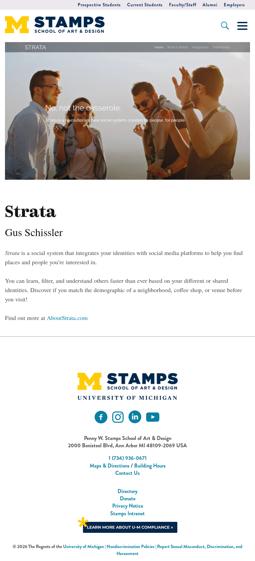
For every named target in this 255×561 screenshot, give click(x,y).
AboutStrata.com (67, 318)
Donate (127, 498)
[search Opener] (225, 25)
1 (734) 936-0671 (128, 458)
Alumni (210, 5)
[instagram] (118, 417)
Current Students (145, 5)
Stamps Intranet (127, 513)
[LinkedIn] (134, 417)
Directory (127, 491)
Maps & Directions (109, 465)
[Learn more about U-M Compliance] (127, 524)
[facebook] (101, 417)
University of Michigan (83, 546)
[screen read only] (242, 26)
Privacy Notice (127, 506)
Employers (234, 5)
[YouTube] (152, 417)
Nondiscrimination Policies (130, 546)
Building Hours (150, 465)
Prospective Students (99, 5)
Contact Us (127, 473)
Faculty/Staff (182, 5)
